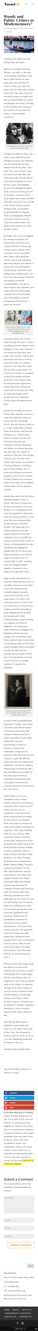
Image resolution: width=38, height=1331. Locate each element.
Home (7, 1310)
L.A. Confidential (11, 1286)
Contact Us (10, 1317)
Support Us (25, 1317)
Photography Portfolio (18, 1313)
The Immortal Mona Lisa (15, 1291)
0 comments (8, 32)
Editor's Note (28, 28)
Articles (27, 1310)
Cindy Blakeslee (11, 1282)
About (16, 1310)
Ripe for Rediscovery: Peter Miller (19, 1277)
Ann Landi (9, 28)
